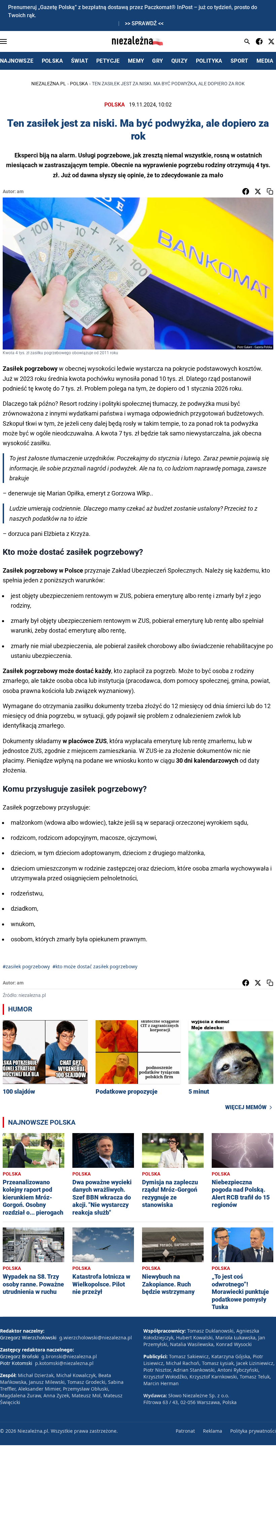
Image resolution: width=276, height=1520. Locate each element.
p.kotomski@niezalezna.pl (64, 1363)
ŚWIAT (79, 61)
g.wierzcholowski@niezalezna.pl (95, 1337)
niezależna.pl (48, 83)
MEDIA (265, 61)
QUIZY (179, 61)
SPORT (239, 61)
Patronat (185, 1431)
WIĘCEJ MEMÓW (246, 1107)
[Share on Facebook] (245, 191)
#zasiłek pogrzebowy (26, 966)
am (20, 191)
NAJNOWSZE (17, 61)
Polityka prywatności (253, 1431)
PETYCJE (108, 61)
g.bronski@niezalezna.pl (69, 1356)
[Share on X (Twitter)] (257, 191)
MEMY (136, 61)
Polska (79, 83)
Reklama (212, 1431)
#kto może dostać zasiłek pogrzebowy (95, 966)
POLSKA (52, 61)
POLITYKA (209, 61)
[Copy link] (270, 191)
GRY (157, 61)
